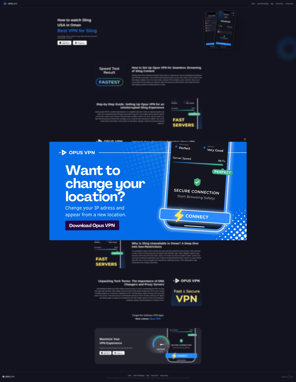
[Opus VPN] (148, 191)
